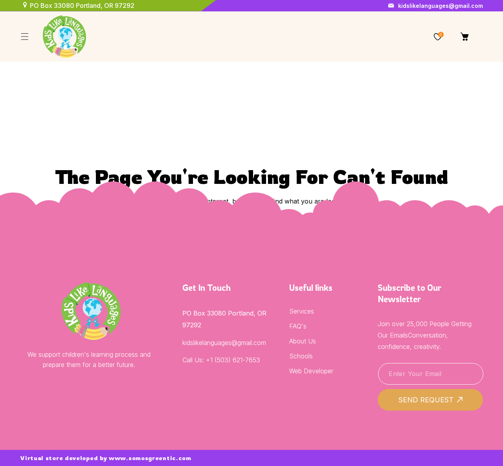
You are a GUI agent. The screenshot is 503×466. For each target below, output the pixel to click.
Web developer (311, 371)
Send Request (425, 400)
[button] (24, 36)
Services (301, 311)
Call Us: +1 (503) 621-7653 (221, 360)
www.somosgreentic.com (150, 458)
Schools (301, 356)
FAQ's (298, 326)
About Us (302, 341)
